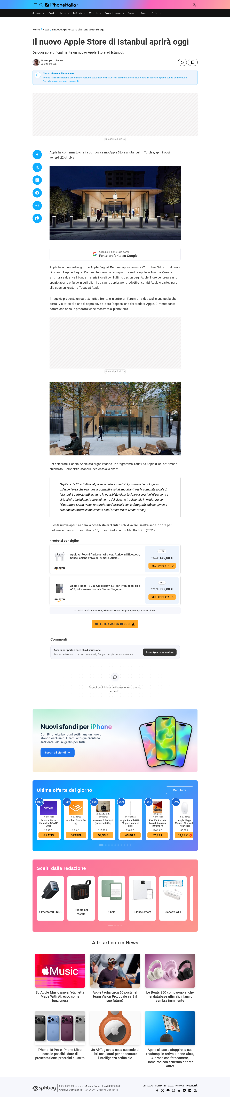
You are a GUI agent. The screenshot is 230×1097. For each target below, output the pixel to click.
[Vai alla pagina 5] (115, 845)
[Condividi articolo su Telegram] (37, 193)
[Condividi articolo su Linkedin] (37, 180)
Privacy (180, 1085)
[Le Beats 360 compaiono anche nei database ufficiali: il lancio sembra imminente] (170, 971)
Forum (132, 13)
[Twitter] (162, 1090)
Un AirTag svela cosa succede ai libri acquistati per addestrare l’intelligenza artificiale (115, 1054)
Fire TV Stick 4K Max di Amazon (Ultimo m (157, 823)
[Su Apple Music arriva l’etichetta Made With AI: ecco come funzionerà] (60, 971)
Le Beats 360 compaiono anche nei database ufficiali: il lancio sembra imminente (170, 996)
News (46, 29)
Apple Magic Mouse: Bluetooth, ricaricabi (185, 823)
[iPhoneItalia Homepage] (60, 5)
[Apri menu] (78, 4)
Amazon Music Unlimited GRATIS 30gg (48, 823)
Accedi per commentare (159, 652)
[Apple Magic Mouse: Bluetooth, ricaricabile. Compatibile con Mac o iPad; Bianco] (185, 808)
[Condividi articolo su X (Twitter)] (37, 167)
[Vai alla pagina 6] (118, 845)
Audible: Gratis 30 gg (76, 821)
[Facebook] (157, 1090)
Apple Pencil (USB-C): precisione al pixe (130, 823)
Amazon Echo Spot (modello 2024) (103, 821)
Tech (144, 13)
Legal (170, 1085)
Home (36, 29)
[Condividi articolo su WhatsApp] (37, 205)
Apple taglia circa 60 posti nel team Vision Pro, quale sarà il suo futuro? (115, 996)
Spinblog (78, 1086)
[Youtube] (168, 1090)
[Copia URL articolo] (37, 218)
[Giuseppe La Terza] (36, 62)
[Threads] (179, 1090)
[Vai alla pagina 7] (121, 845)
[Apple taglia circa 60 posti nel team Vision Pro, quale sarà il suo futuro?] (115, 971)
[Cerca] (41, 5)
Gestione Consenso (107, 1089)
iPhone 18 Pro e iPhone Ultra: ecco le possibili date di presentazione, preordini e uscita (60, 1054)
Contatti (160, 1085)
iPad (51, 13)
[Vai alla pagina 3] (109, 845)
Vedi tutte (179, 790)
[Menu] (35, 5)
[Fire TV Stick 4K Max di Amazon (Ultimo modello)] (157, 808)
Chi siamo (148, 1085)
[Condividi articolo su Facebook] (37, 154)
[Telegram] (184, 1090)
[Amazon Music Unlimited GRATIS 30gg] (48, 808)
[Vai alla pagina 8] (124, 845)
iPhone (37, 13)
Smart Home (113, 13)
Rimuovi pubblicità (115, 139)
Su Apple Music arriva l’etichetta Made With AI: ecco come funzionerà (60, 996)
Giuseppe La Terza (52, 60)
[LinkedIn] (190, 1090)
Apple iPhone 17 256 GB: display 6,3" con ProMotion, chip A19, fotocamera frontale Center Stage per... (105, 587)
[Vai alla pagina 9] (127, 845)
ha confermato (68, 152)
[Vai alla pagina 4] (112, 845)
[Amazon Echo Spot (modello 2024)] (103, 808)
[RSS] (195, 1090)
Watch (93, 13)
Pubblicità (191, 1085)
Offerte (157, 13)
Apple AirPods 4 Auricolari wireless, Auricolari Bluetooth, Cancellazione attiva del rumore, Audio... (105, 556)
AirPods (78, 13)
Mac (63, 13)
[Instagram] (173, 1090)
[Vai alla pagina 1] (101, 845)
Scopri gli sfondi (55, 752)
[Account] (194, 4)
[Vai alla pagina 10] (130, 845)
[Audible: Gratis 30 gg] (76, 808)
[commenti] (182, 62)
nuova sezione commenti (65, 81)
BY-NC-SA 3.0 (88, 1089)
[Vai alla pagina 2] (106, 845)
